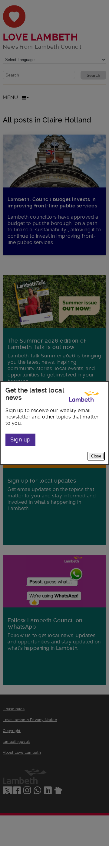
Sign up (20, 439)
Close (96, 456)
